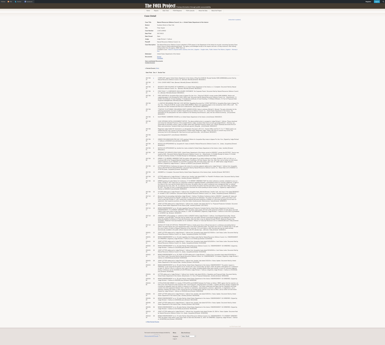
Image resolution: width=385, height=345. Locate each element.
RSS (11, 1)
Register (175, 336)
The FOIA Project (159, 5)
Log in (175, 339)
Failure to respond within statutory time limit (180, 49)
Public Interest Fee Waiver (217, 49)
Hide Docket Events (153, 322)
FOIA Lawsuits (190, 10)
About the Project (216, 10)
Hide (157, 68)
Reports (156, 10)
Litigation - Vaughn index (201, 49)
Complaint (160, 58)
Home (148, 10)
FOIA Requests (177, 10)
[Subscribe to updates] (234, 19)
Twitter (19, 1)
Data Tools (166, 10)
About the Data (203, 10)
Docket (159, 56)
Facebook (29, 1)
